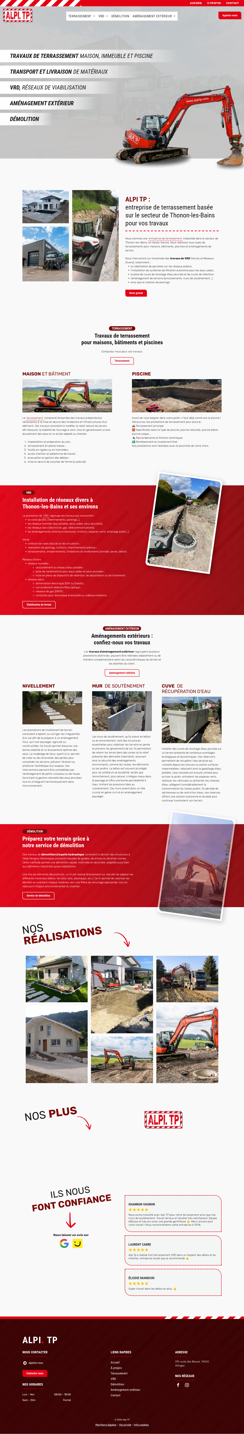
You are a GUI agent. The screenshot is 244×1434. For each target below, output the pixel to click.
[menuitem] (195, 3)
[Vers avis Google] (64, 1247)
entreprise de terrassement (165, 238)
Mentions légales (105, 1424)
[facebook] (178, 1385)
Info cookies (141, 1424)
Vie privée (125, 1424)
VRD (45, 515)
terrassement (35, 417)
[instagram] (187, 1385)
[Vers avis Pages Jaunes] (77, 1247)
